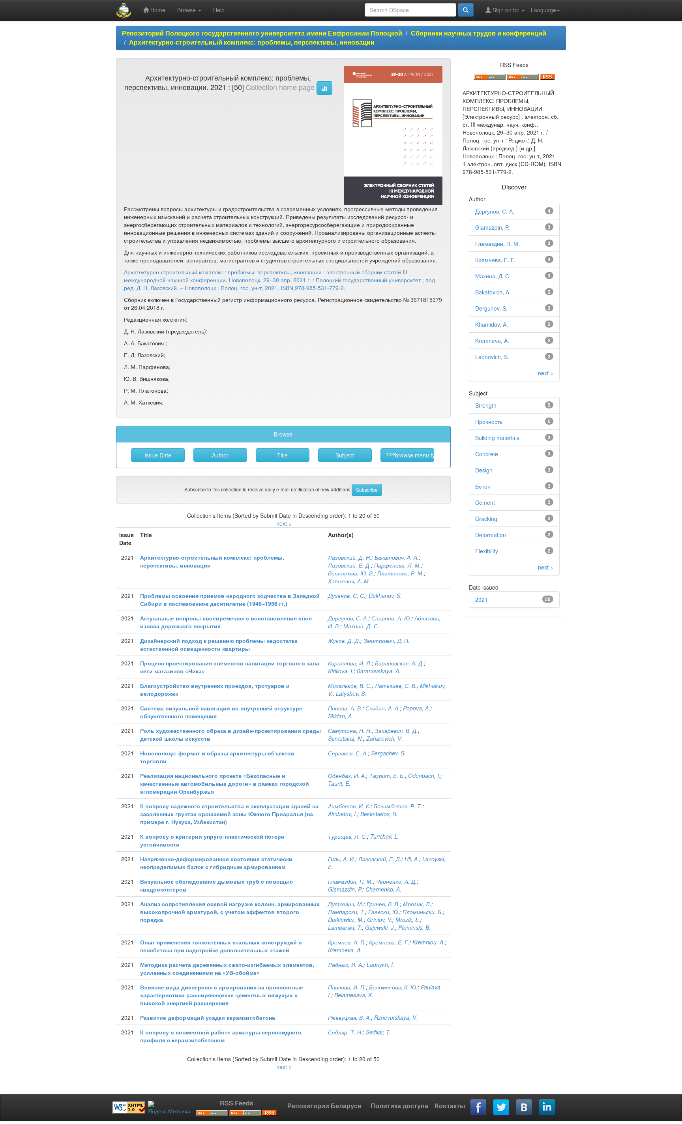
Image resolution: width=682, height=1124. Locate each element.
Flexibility (486, 551)
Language (543, 10)
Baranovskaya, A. (379, 671)
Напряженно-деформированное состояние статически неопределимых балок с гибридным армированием (216, 863)
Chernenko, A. (383, 889)
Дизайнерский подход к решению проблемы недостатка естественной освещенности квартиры (219, 644)
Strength (486, 405)
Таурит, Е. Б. (387, 775)
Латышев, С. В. (396, 685)
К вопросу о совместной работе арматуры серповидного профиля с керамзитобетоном (221, 1036)
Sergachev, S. (388, 753)
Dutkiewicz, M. (346, 920)
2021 (481, 599)
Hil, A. (412, 859)
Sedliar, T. (378, 1032)
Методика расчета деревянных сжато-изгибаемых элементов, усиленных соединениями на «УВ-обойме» (227, 968)
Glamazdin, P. (345, 889)
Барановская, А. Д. (399, 663)
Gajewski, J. (380, 927)
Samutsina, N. (345, 738)
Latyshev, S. (351, 693)
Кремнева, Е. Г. (389, 942)
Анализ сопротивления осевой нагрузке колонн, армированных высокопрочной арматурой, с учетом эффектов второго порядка (230, 912)
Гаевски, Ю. (383, 912)
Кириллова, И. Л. (350, 663)
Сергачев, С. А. (348, 753)
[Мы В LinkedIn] (547, 1108)
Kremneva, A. (345, 950)
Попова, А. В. (345, 708)
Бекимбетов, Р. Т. (398, 806)
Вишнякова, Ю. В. (351, 573)
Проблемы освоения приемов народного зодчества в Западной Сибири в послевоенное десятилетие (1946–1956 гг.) (230, 599)
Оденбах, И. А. (347, 775)
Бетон (483, 486)
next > (284, 523)
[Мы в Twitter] (501, 1108)
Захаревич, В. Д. (396, 730)
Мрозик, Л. (417, 904)
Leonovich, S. (492, 357)
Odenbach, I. (424, 775)
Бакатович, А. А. (397, 557)
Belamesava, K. (353, 995)
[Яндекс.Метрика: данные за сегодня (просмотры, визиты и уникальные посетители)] (169, 1108)
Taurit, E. (339, 783)
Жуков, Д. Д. (344, 640)
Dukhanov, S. (385, 595)
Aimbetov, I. (342, 814)
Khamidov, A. (491, 324)
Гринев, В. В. (383, 904)
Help (219, 10)
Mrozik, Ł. (407, 920)
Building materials (497, 438)
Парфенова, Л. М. (397, 565)
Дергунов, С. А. (348, 618)
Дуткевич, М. (345, 904)
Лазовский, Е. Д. (349, 565)
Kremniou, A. (428, 942)
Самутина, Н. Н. (350, 730)
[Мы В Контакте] (524, 1108)
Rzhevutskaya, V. (395, 1017)
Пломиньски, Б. (423, 912)
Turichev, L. (384, 836)
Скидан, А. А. (382, 708)
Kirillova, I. (341, 671)
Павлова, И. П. (347, 987)
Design (484, 470)
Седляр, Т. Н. (345, 1032)
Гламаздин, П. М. (350, 881)
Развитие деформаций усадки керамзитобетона (207, 1017)
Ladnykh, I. (380, 965)
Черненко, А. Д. (396, 881)
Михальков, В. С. (350, 685)
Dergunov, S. (491, 308)
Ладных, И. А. (345, 965)
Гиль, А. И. (341, 859)
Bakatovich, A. (493, 292)
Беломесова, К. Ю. (393, 987)
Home (157, 10)
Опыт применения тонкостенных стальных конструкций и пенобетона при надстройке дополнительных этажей (221, 946)
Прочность (488, 421)
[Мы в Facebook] (478, 1108)
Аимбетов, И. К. (349, 806)
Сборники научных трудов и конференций (478, 32)
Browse (187, 10)
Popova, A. (416, 708)
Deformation (490, 535)
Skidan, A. (340, 716)
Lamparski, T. (345, 927)
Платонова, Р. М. (400, 573)
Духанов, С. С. (346, 595)
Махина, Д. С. (361, 626)
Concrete (486, 454)
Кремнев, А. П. (347, 942)
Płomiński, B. (414, 927)
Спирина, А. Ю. (391, 618)
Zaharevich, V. (384, 738)
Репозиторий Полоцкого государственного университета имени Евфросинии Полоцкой (262, 32)
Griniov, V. (379, 920)
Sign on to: (506, 10)
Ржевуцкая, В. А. (349, 1017)
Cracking (486, 519)
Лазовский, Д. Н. (349, 557)
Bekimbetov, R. (379, 814)
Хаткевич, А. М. (349, 581)
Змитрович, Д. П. (386, 640)
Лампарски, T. (346, 912)
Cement (485, 502)
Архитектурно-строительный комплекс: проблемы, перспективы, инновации (252, 42)
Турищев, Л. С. (347, 836)
